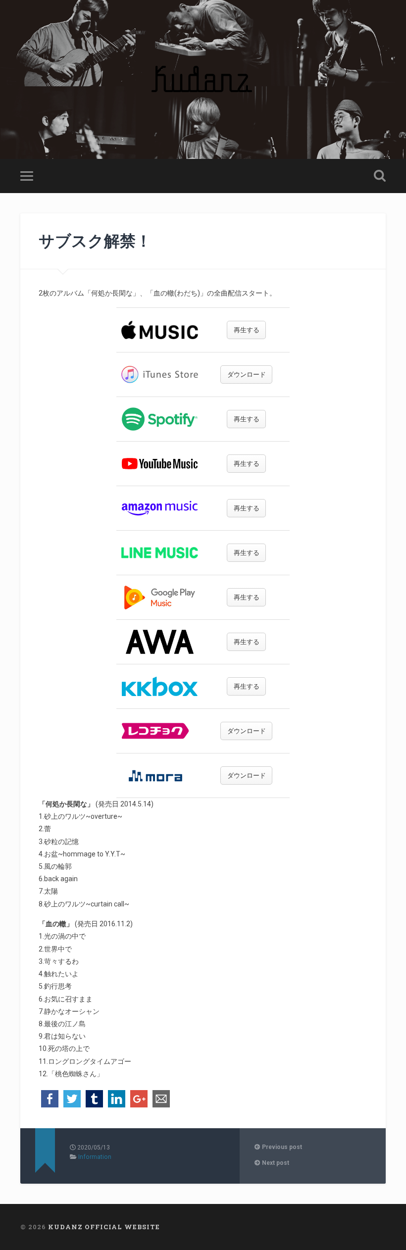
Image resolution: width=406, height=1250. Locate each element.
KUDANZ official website (104, 1227)
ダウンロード (246, 374)
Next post (274, 1162)
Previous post (281, 1147)
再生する (246, 330)
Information (94, 1156)
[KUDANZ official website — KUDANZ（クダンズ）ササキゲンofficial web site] (203, 79)
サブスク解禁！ (95, 240)
